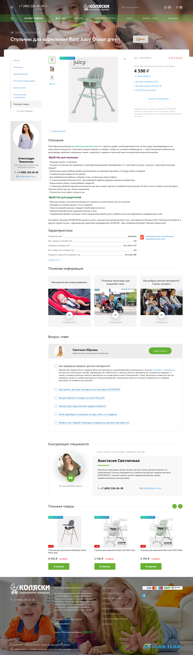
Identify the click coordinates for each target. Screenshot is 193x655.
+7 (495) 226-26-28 (27, 172)
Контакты (107, 624)
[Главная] (12, 32)
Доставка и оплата (112, 593)
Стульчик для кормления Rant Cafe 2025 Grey (114, 550)
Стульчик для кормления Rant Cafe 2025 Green (161, 550)
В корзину (59, 566)
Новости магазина (113, 613)
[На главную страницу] (96, 7)
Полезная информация (115, 619)
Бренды (106, 603)
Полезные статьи (69, 322)
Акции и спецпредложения (117, 608)
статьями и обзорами (162, 370)
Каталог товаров (111, 598)
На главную (108, 588)
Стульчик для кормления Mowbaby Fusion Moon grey (67, 551)
